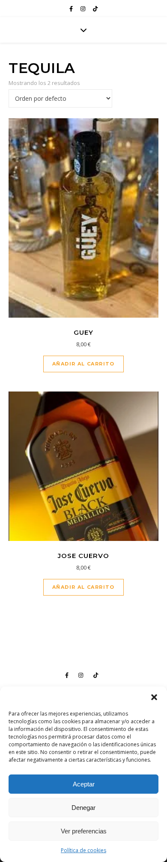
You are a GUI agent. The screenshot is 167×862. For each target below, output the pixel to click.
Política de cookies (83, 850)
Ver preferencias (84, 831)
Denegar (83, 807)
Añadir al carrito (83, 364)
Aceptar (84, 784)
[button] (154, 697)
